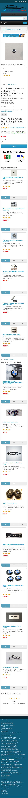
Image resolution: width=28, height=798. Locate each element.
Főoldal (5, 28)
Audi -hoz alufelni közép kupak (8, 737)
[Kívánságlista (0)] (21, 1)
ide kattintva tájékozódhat (11, 110)
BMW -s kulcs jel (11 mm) (10, 503)
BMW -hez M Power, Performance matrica (12, 767)
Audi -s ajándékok (5, 775)
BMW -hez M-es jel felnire (10, 422)
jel (9, 359)
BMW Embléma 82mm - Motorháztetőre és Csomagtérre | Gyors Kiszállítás (13, 382)
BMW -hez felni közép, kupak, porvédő (11, 781)
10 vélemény (12, 127)
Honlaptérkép (4, 793)
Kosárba (14, 146)
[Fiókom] (19, 1)
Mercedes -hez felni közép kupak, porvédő (11, 773)
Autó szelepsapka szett (7, 769)
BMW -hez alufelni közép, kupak (9, 740)
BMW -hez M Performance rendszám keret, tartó (13, 545)
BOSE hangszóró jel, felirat (10, 667)
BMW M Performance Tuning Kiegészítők (11, 764)
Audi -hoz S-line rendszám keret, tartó (12, 463)
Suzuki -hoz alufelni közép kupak (9, 748)
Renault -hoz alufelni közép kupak (9, 770)
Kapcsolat (3, 790)
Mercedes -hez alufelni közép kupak (10, 742)
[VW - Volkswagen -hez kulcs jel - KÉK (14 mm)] (14, 51)
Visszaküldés (4, 791)
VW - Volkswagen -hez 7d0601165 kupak (11, 752)
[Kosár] (23, 1)
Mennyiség (3, 139)
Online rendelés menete (7, 722)
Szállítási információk (6, 728)
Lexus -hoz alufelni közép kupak (9, 745)
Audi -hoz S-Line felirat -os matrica (10, 763)
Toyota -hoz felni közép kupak (8, 784)
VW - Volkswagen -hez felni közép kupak (11, 751)
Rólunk (3, 726)
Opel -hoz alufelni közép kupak (9, 743)
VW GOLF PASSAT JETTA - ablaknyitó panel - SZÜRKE (13, 303)
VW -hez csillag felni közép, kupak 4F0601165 (13, 240)
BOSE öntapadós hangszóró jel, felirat (12, 626)
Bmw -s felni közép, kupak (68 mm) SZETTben (13, 586)
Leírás (4, 84)
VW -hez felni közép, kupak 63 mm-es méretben (14, 209)
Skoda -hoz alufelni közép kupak (9, 746)
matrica (12, 359)
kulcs (6, 359)
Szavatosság (4, 730)
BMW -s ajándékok (6, 777)
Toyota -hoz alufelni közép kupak (9, 749)
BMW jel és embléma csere (8, 725)
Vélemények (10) (12, 84)
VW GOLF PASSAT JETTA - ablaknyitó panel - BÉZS (13, 272)
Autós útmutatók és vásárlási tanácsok (11, 733)
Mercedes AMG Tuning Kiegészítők (10, 766)
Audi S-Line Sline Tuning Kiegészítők (10, 761)
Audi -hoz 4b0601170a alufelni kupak (10, 738)
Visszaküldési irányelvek (7, 723)
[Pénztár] (25, 1)
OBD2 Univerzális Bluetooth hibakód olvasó (12, 782)
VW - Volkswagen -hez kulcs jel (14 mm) (13, 177)
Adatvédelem (4, 731)
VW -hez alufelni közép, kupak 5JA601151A (11, 335)
